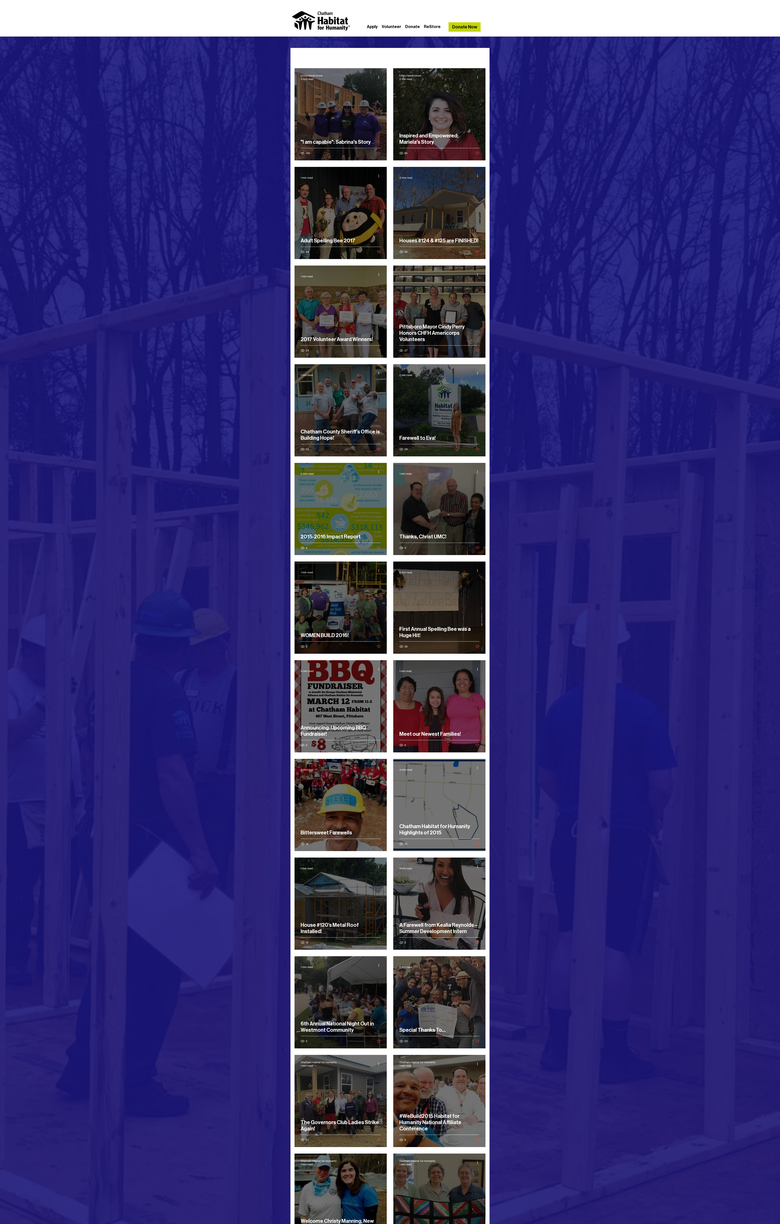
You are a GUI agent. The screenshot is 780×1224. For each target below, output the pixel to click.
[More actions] (380, 77)
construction (423, 56)
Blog (321, 56)
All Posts (302, 56)
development (373, 56)
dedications (343, 56)
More (446, 56)
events (398, 56)
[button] (480, 56)
